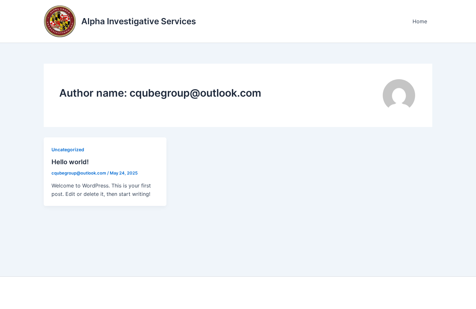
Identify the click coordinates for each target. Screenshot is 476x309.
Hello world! (70, 162)
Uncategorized (67, 149)
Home (420, 21)
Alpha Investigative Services (138, 21)
